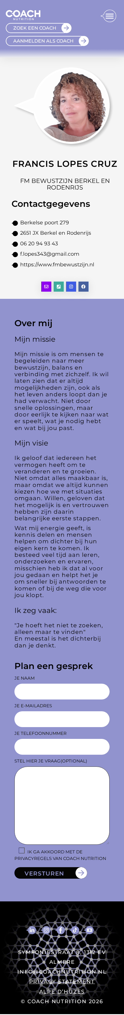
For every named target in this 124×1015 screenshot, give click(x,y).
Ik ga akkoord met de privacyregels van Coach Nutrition (60, 855)
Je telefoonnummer (40, 733)
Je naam (24, 678)
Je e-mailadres (33, 705)
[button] (108, 16)
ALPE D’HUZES (62, 992)
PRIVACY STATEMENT (62, 981)
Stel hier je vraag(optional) (50, 761)
